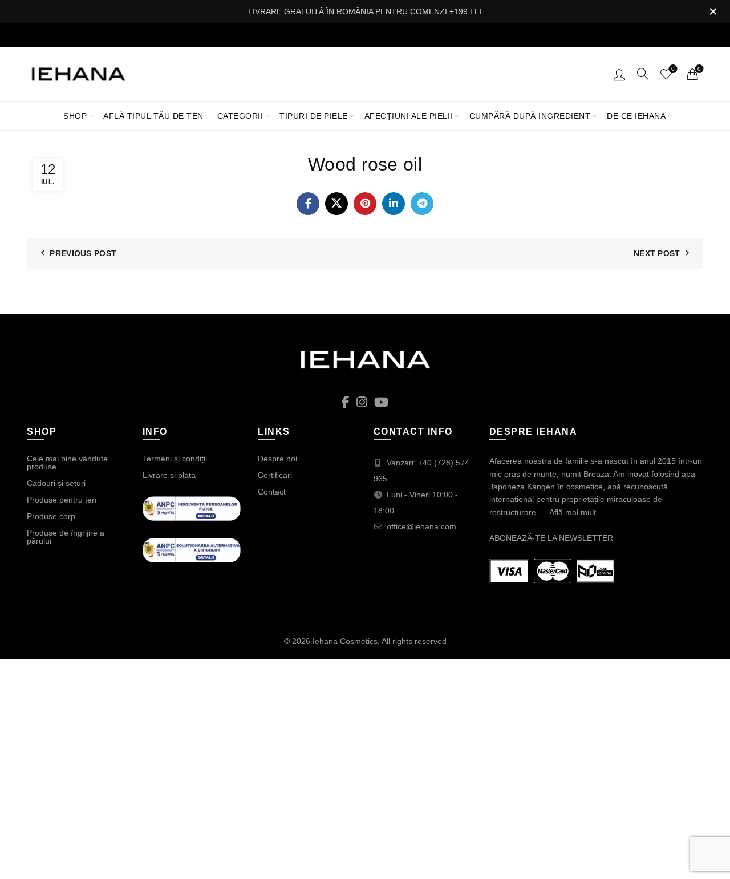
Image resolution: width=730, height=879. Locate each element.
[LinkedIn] (393, 203)
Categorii (240, 115)
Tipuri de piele (313, 115)
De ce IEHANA (636, 115)
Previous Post (83, 253)
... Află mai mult (568, 512)
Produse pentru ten (61, 499)
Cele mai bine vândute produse (67, 462)
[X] (336, 203)
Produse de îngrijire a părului (65, 536)
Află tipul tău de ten (153, 115)
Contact (272, 491)
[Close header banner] (713, 11)
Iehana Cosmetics (345, 641)
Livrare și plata (169, 475)
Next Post (657, 253)
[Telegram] (422, 203)
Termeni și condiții (175, 458)
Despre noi (277, 458)
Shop (75, 115)
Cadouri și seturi (56, 483)
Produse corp (51, 516)
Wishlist (673, 69)
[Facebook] (308, 203)
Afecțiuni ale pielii (408, 115)
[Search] (643, 73)
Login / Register (619, 74)
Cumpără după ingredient (530, 115)
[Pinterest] (365, 203)
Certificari (275, 475)
